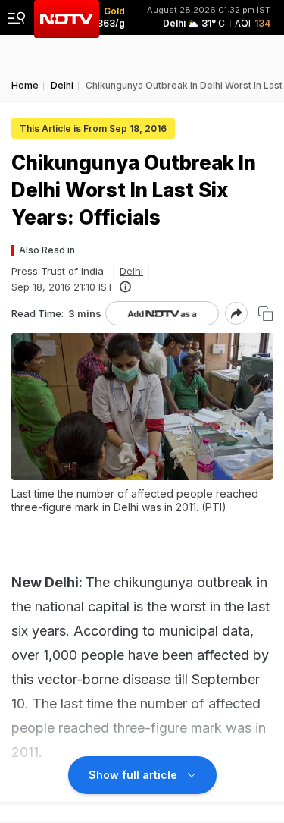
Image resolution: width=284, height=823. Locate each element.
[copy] (265, 313)
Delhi (131, 271)
